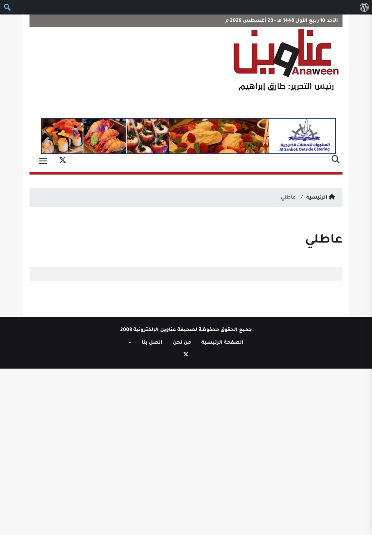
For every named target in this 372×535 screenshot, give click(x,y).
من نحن (182, 342)
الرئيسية (317, 197)
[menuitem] (364, 7)
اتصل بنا (152, 342)
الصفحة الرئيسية (222, 342)
